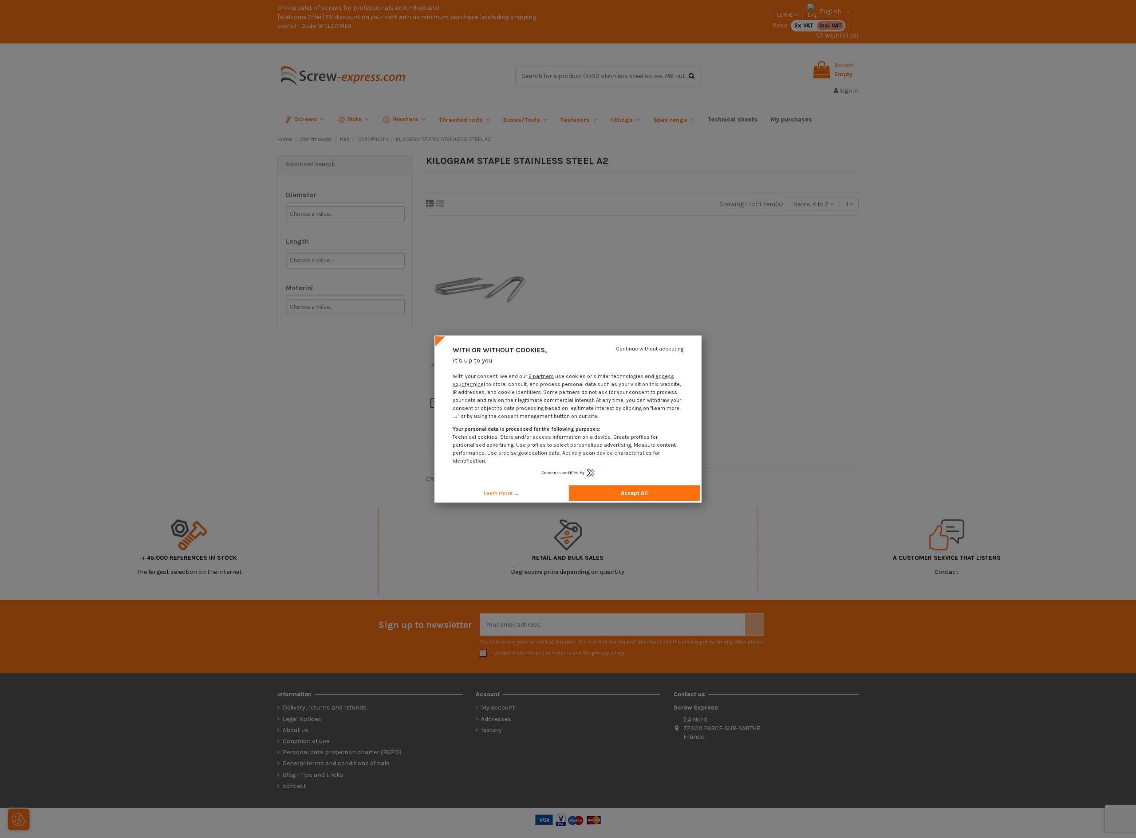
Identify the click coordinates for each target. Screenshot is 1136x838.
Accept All (634, 493)
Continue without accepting (649, 349)
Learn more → (502, 493)
